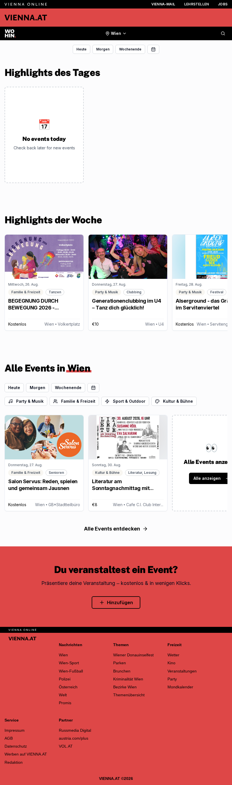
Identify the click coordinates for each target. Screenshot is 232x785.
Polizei (64, 679)
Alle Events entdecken (112, 529)
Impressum (15, 730)
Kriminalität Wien (128, 679)
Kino (171, 663)
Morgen (102, 49)
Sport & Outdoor (129, 401)
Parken (119, 663)
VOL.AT (66, 746)
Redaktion (14, 762)
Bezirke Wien (125, 687)
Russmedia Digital (75, 730)
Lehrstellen (196, 4)
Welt (63, 695)
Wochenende (130, 49)
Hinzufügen (120, 602)
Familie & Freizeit (78, 401)
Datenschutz (16, 746)
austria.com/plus (73, 738)
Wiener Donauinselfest (133, 655)
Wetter (173, 655)
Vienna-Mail (163, 4)
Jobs (222, 4)
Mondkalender (180, 687)
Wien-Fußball (71, 671)
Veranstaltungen (182, 671)
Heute (81, 49)
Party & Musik (30, 401)
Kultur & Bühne (178, 401)
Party (172, 679)
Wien (63, 655)
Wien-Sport (69, 663)
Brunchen (121, 671)
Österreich (68, 687)
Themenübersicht (129, 695)
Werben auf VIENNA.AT (26, 754)
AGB (9, 738)
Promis (65, 703)
